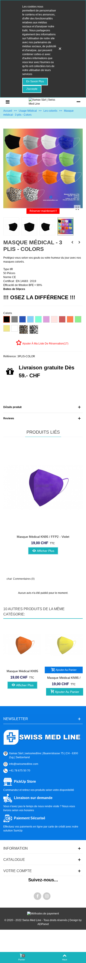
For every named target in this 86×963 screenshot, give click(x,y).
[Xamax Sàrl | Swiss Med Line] (43, 102)
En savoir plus (35, 81)
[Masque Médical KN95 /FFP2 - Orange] (22, 645)
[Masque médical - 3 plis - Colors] (77, 208)
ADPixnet (43, 924)
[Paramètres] (78, 102)
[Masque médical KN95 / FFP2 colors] (72, 242)
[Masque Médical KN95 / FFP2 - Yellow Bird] (64, 645)
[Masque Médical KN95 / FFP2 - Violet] (43, 486)
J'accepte (31, 88)
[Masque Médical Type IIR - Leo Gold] (79, 242)
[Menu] (7, 102)
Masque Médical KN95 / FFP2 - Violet (43, 536)
